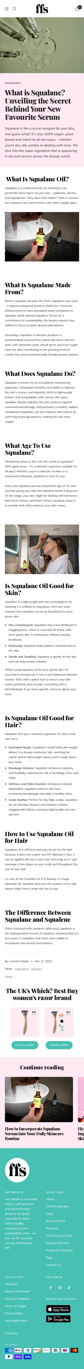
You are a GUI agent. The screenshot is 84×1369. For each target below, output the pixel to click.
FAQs (49, 1214)
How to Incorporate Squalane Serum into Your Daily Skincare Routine (34, 1133)
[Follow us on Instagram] (59, 1287)
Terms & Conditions (17, 1298)
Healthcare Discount (59, 1250)
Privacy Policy (14, 1313)
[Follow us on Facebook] (50, 1287)
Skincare (36, 969)
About (50, 1199)
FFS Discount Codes (59, 1235)
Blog (49, 1257)
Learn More (24, 1045)
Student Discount (57, 1243)
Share (9, 976)
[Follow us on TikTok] (69, 1287)
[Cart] (77, 9)
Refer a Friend (55, 1221)
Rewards (52, 1228)
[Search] (14, 9)
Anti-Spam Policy (16, 1320)
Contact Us (53, 1265)
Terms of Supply (15, 1306)
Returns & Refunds (17, 1291)
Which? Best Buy (57, 1206)
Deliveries (11, 1284)
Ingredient (13, 83)
